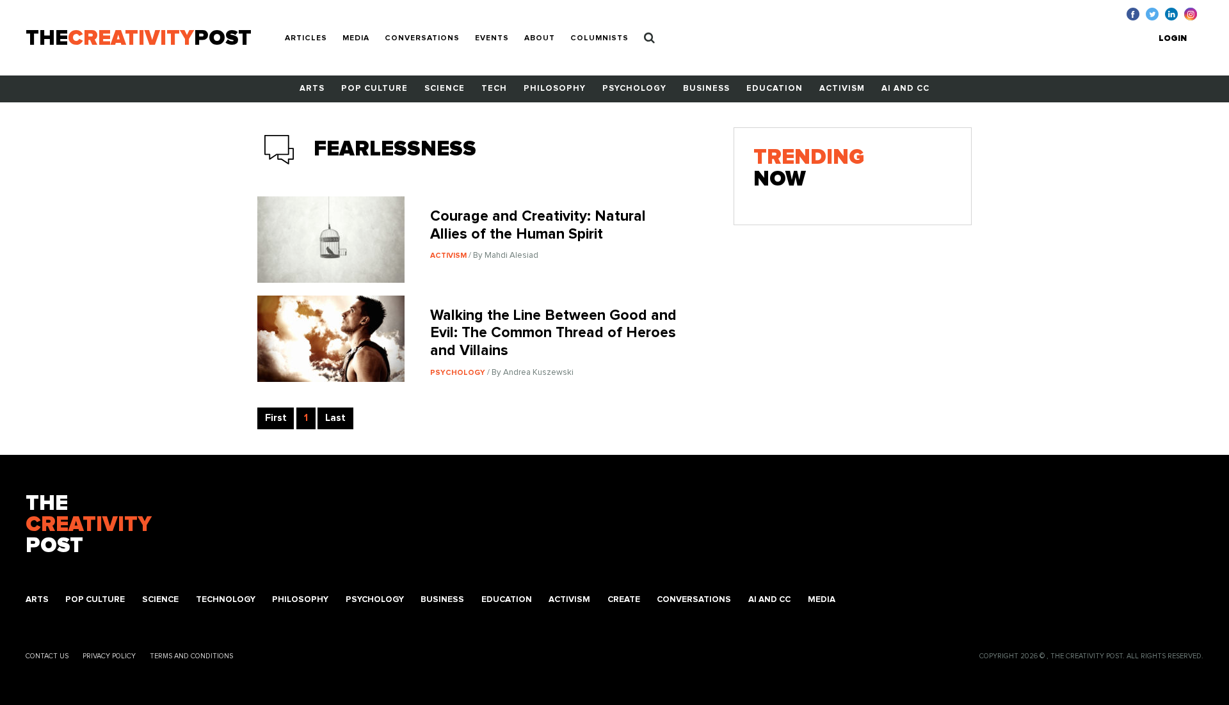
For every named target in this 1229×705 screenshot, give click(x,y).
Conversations (422, 38)
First (276, 418)
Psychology (634, 88)
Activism (842, 88)
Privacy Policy (109, 656)
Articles (306, 38)
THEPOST (89, 525)
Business (706, 88)
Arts (312, 88)
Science (444, 88)
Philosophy (555, 88)
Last (335, 418)
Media (355, 38)
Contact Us (47, 656)
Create (623, 600)
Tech (494, 88)
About (539, 38)
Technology (225, 600)
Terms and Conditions (191, 656)
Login (1173, 39)
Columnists (599, 38)
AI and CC (905, 88)
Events (492, 38)
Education (774, 88)
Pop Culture (374, 88)
